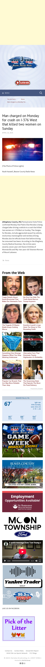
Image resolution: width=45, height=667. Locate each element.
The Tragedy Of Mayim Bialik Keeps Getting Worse (10, 327)
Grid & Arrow (26, 660)
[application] (22, 551)
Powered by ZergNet (37, 389)
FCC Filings (33, 653)
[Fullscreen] (40, 561)
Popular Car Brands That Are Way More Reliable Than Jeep (11, 383)
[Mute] (36, 561)
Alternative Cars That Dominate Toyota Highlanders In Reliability (32, 355)
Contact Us (8, 651)
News (7, 260)
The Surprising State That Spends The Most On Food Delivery (31, 383)
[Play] (5, 561)
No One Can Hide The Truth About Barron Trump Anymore (31, 299)
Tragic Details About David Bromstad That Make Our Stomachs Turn (12, 299)
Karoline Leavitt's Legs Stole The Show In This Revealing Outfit (32, 327)
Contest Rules (19, 651)
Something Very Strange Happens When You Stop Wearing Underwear (11, 355)
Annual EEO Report (32, 651)
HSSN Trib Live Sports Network (16, 653)
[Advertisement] (22, 22)
